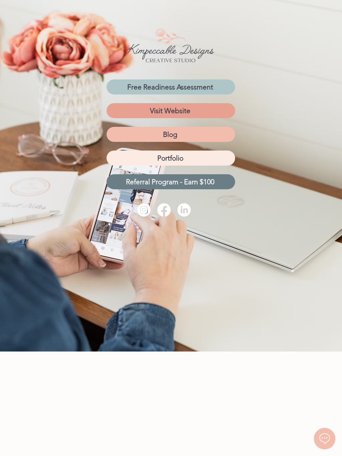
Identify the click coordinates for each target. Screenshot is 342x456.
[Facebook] (164, 210)
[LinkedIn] (184, 210)
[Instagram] (144, 210)
